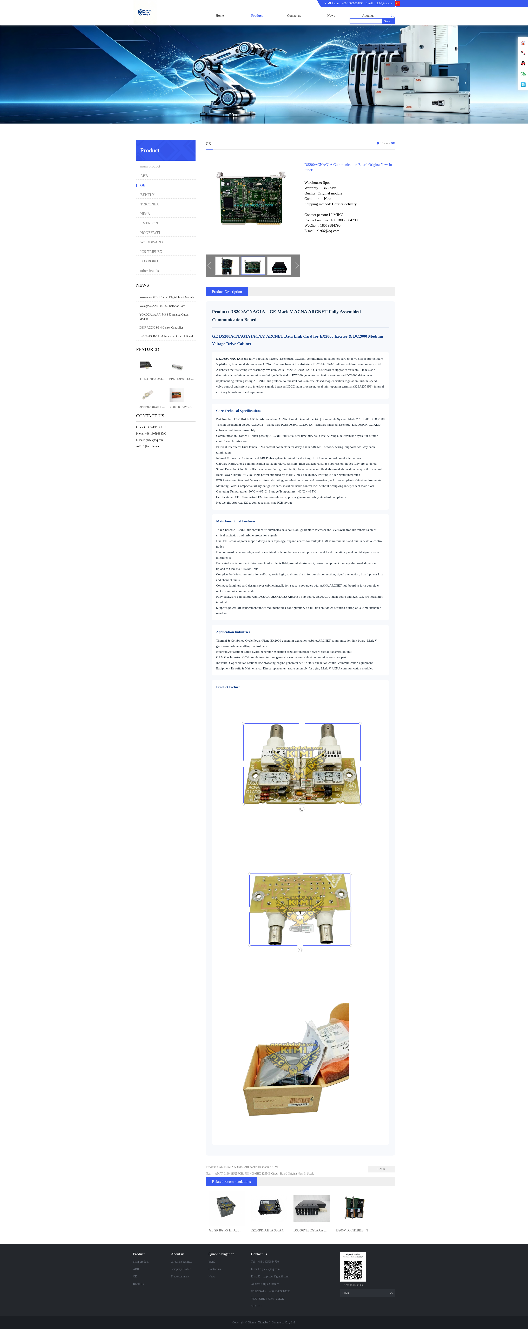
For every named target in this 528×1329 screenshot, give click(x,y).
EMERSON (149, 223)
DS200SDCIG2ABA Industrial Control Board (166, 336)
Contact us (294, 15)
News (331, 15)
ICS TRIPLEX (151, 251)
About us (368, 15)
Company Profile (181, 1269)
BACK (381, 1169)
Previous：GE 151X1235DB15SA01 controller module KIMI (242, 1167)
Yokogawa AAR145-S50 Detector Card (162, 306)
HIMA (145, 213)
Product (257, 15)
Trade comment (180, 1276)
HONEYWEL (150, 232)
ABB (144, 175)
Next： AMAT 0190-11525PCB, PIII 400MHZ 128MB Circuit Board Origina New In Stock (260, 1173)
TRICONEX (149, 204)
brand (212, 1261)
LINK (345, 1293)
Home (220, 15)
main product (150, 166)
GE (142, 185)
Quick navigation (221, 1254)
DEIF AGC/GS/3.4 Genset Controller (161, 327)
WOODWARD (151, 242)
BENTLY (147, 194)
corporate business (181, 1261)
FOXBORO (149, 261)
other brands (149, 270)
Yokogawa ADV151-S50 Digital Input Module (166, 297)
